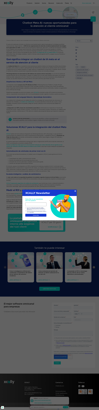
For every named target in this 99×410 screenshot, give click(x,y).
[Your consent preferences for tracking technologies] (2, 407)
